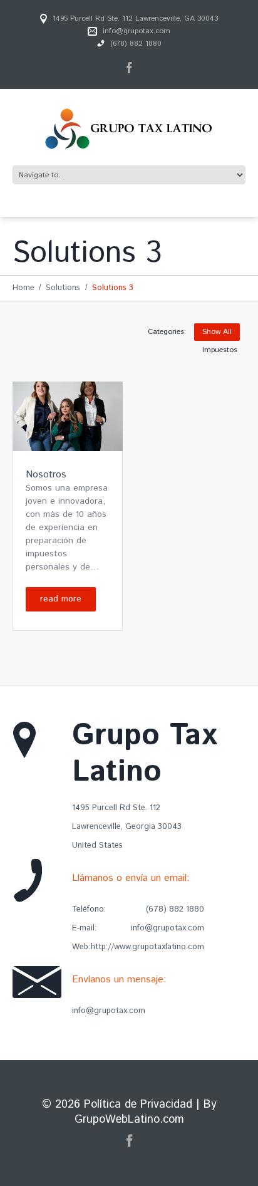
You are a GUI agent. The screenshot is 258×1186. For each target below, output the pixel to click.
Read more (60, 599)
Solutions (63, 288)
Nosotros (46, 474)
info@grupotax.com (136, 31)
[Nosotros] (68, 416)
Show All (217, 331)
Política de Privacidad (138, 1104)
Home (23, 288)
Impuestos (219, 350)
